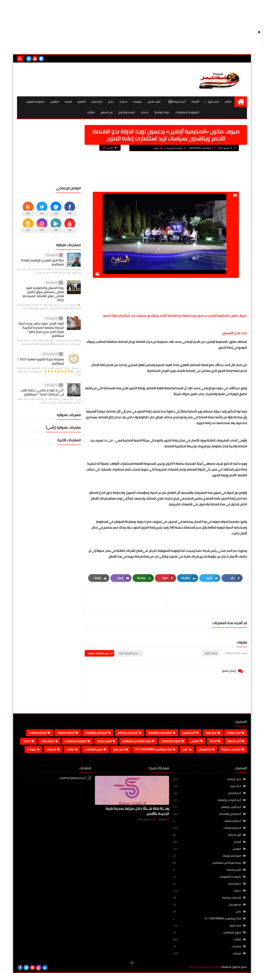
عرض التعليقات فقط (128, 653)
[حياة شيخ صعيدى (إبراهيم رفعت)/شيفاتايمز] (74, 260)
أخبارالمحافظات (66, 732)
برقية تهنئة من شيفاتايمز (136, 740)
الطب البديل (154, 101)
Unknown (162, 819)
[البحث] (20, 59)
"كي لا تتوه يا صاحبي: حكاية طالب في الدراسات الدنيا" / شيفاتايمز (42, 392)
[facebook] (20, 967)
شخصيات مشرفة (231, 749)
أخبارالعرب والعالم (128, 732)
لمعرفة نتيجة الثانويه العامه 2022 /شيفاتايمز (40, 361)
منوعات (137, 101)
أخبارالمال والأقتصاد (96, 732)
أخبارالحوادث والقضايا (160, 732)
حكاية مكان (47, 740)
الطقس (54, 101)
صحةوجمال (204, 749)
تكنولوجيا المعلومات (187, 112)
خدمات (123, 101)
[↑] (132, 963)
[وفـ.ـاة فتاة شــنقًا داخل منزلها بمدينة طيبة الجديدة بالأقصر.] (132, 790)
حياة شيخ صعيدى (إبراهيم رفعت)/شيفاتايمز (42, 262)
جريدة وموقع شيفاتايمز (72, 778)
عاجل (111, 101)
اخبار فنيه (96, 101)
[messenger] (41, 58)
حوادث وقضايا (162, 112)
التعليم (82, 101)
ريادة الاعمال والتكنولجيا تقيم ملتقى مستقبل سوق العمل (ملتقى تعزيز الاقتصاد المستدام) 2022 (43, 294)
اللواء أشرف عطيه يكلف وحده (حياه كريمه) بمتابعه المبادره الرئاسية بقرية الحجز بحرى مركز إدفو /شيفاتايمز (41, 329)
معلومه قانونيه (35, 101)
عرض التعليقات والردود (98, 653)
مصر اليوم (213, 101)
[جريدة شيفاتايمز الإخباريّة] (219, 79)
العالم (228, 101)
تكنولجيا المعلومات (76, 740)
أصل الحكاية (234, 740)
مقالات (91, 112)
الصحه (68, 101)
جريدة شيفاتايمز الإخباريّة (203, 967)
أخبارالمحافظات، (38, 732)
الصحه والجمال (126, 112)
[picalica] (51, 967)
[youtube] (35, 58)
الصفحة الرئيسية (174, 148)
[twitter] (29, 58)
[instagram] (38, 967)
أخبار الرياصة (179, 101)
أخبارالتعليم (188, 732)
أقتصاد (195, 101)
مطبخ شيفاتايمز (94, 749)
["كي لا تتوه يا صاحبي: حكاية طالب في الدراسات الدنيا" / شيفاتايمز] (74, 390)
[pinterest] (32, 967)
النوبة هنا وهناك (171, 740)
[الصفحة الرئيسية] (240, 101)
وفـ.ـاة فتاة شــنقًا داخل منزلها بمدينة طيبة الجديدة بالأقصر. (137, 811)
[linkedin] (45, 967)
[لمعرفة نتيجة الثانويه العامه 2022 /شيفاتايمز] (74, 359)
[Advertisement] (132, 27)
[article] (127, 602)
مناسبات (51, 749)
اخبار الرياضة (234, 732)
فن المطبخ (106, 112)
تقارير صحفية (104, 740)
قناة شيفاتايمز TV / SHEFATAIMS (153, 749)
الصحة (213, 740)
